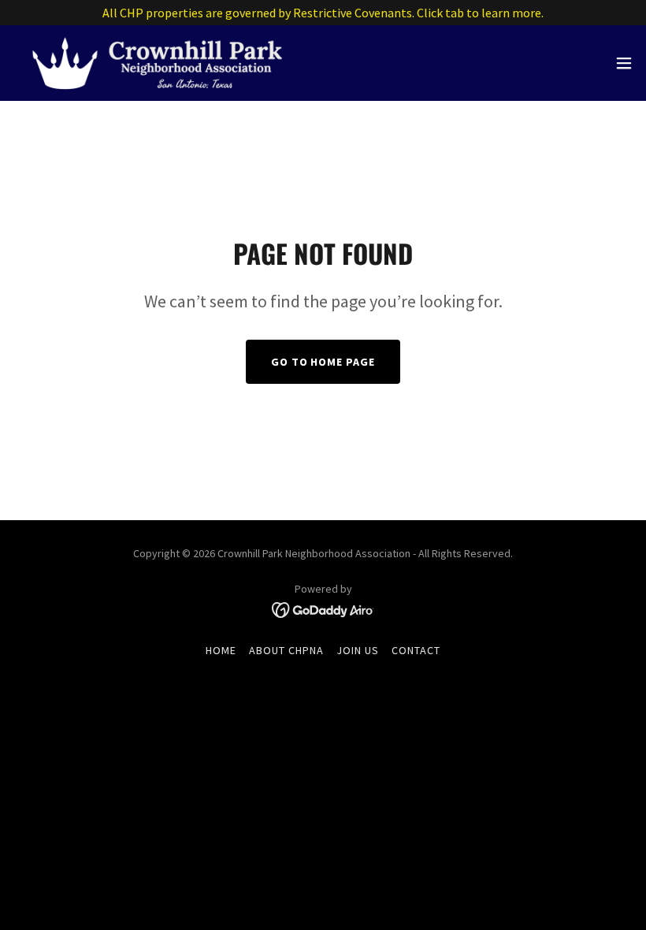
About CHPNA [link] (286, 650)
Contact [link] (416, 650)
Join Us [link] (357, 650)
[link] (158, 63)
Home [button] (221, 650)
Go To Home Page (323, 362)
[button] (624, 63)
